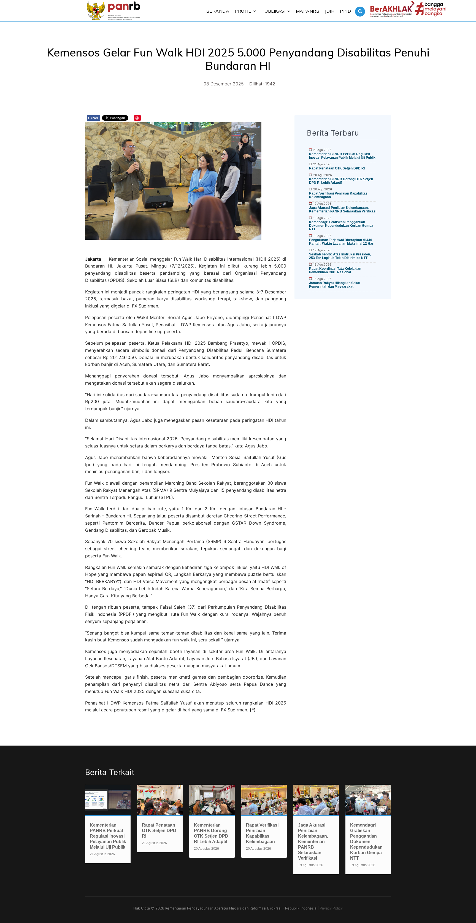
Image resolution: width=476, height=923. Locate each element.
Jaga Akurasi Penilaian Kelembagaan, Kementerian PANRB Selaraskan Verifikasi (342, 209)
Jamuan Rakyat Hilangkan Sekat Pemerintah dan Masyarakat (334, 284)
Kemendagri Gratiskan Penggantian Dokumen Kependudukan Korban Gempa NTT (341, 225)
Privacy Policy (331, 908)
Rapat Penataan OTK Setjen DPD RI (337, 168)
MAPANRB (308, 11)
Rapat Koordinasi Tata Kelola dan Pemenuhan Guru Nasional (335, 270)
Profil (243, 11)
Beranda (217, 11)
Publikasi (273, 11)
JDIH (329, 11)
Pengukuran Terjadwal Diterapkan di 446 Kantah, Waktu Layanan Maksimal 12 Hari (341, 241)
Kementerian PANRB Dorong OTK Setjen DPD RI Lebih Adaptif (341, 181)
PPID (345, 11)
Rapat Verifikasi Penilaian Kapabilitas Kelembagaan (338, 195)
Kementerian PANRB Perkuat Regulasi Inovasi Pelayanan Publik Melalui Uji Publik (342, 156)
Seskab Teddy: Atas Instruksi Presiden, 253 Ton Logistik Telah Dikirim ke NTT (340, 256)
